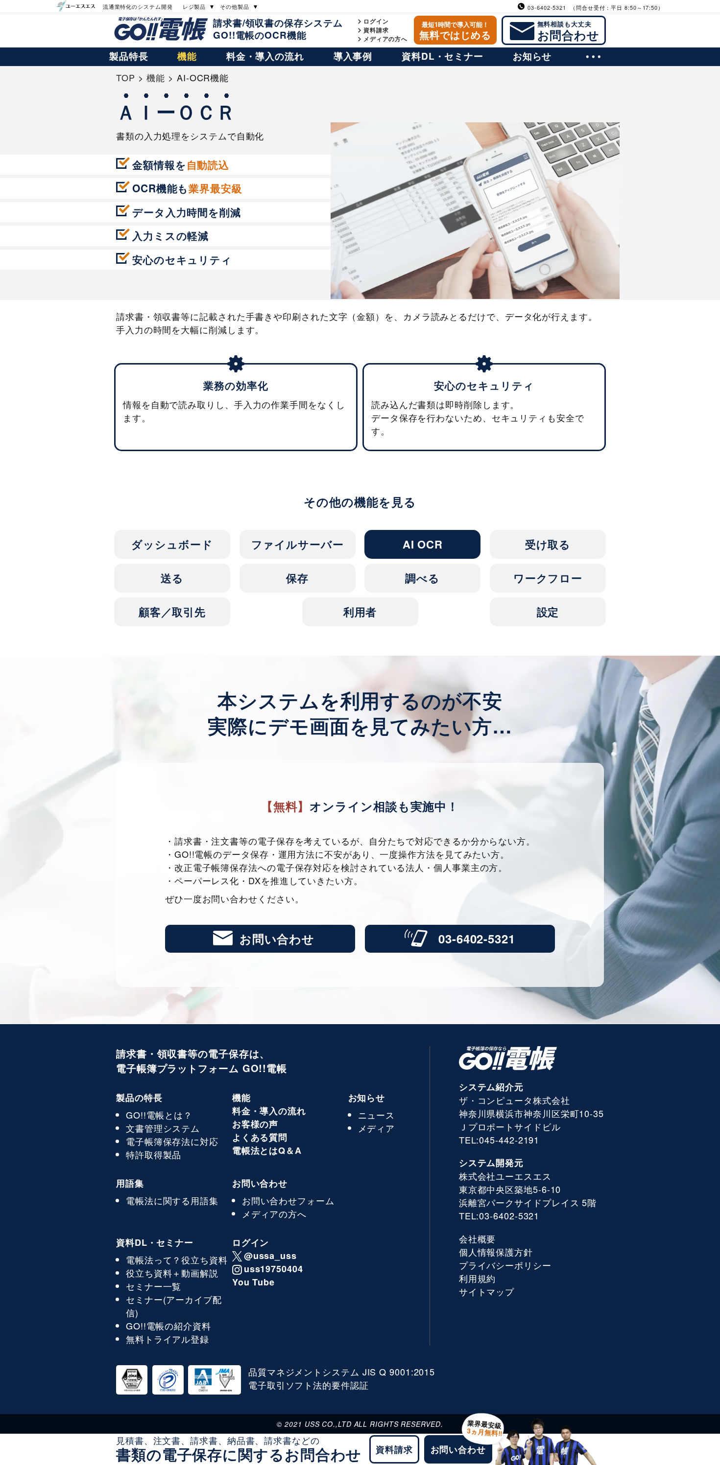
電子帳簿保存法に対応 (172, 1141)
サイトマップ (486, 1291)
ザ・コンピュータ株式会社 (514, 1100)
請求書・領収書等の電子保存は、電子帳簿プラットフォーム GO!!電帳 (201, 1060)
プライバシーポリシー (505, 1265)
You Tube (253, 1282)
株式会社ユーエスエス (505, 1175)
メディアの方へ (385, 38)
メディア (376, 1128)
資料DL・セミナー (442, 56)
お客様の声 (255, 1124)
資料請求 (376, 29)
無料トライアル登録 (167, 1338)
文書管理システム (163, 1128)
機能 (187, 56)
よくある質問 (260, 1137)
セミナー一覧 (153, 1286)
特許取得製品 (153, 1154)
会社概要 (477, 1238)
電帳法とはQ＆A (267, 1150)
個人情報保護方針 (496, 1251)
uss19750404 (273, 1268)
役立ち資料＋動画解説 (172, 1272)
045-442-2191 (509, 1139)
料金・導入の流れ (265, 56)
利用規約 (477, 1278)
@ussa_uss (270, 1255)
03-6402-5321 (476, 938)
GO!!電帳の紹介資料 (168, 1325)
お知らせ (532, 56)
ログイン (376, 21)
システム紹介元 (491, 1086)
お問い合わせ (277, 938)
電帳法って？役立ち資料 (177, 1259)
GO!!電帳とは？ (159, 1114)
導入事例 (353, 56)
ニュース (376, 1114)
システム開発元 (491, 1162)
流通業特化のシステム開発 (138, 6)
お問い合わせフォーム (288, 1200)
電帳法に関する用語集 (172, 1200)
